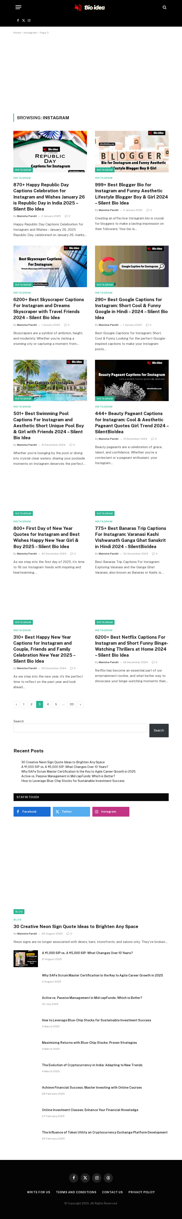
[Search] (164, 7)
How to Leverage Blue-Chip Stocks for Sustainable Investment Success (73, 781)
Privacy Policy (142, 1192)
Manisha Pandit (27, 216)
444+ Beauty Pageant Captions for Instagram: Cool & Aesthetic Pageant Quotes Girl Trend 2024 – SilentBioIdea (131, 422)
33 (72, 704)
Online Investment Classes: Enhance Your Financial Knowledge (90, 1110)
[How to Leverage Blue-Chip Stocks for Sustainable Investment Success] (26, 1026)
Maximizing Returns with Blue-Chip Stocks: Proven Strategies (89, 1042)
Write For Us (38, 1192)
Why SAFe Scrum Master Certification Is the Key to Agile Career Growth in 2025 (78, 771)
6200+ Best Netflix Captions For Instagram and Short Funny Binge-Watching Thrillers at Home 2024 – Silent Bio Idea (131, 646)
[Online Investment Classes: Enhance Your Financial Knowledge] (26, 1115)
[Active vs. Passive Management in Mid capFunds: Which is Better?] (26, 1003)
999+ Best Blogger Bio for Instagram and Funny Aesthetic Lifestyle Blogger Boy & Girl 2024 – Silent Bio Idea (131, 194)
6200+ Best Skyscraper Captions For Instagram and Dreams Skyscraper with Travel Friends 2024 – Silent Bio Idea (48, 308)
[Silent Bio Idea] (91, 7)
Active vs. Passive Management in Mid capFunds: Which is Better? (68, 776)
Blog (19, 911)
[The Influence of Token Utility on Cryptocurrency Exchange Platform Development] (26, 1138)
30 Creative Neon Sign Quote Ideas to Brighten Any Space (63, 762)
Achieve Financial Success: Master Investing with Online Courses (92, 1087)
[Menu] (18, 7)
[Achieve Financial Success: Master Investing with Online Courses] (26, 1093)
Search (19, 721)
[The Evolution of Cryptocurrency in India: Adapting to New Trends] (26, 1070)
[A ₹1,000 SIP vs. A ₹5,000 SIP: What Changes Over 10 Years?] (26, 958)
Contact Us (112, 1192)
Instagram (30, 32)
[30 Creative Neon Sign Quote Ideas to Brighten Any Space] (91, 870)
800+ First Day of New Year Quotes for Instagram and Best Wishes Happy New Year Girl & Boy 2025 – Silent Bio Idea (46, 537)
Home (17, 32)
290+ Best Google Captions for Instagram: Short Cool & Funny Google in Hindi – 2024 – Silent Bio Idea (131, 308)
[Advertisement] (91, 73)
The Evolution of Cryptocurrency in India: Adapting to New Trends (92, 1065)
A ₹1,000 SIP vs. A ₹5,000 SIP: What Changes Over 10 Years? (64, 767)
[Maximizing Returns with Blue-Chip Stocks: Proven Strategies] (26, 1048)
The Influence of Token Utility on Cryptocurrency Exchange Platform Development (105, 1132)
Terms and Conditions (76, 1192)
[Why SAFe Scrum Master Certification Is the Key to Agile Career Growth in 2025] (26, 981)
